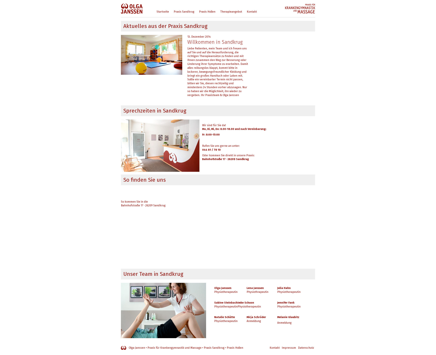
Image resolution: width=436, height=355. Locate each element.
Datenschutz (306, 347)
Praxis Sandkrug (184, 11)
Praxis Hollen (207, 11)
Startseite (163, 11)
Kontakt (252, 11)
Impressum (289, 347)
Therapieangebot (231, 11)
